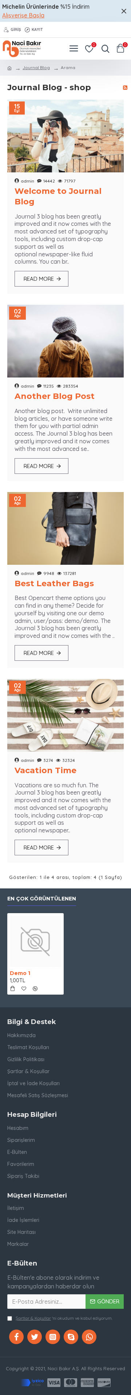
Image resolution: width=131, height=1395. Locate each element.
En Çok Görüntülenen (41, 899)
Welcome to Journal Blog (58, 196)
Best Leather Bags (54, 583)
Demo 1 (20, 973)
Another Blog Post (55, 396)
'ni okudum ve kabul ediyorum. (64, 1318)
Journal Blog (36, 67)
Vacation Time (45, 770)
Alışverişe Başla (23, 15)
